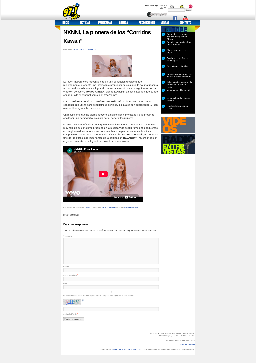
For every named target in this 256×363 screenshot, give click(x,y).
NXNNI (103, 207)
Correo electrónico (70, 275)
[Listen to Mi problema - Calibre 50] (163, 92)
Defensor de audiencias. (132, 349)
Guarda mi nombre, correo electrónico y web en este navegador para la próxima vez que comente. (98, 296)
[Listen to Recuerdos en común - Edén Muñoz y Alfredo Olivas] (163, 36)
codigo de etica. (117, 349)
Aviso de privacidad (187, 344)
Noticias (88, 207)
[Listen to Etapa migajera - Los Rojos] (163, 52)
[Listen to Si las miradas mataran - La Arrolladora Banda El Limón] (163, 84)
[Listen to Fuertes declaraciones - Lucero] (163, 108)
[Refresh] (83, 300)
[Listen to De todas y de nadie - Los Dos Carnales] (163, 44)
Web (65, 284)
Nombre (66, 267)
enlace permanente (131, 207)
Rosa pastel (111, 207)
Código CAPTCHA (70, 314)
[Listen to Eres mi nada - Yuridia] (163, 68)
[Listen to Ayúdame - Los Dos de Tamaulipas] (163, 60)
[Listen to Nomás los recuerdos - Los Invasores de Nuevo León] (163, 76)
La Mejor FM (91, 49)
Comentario (67, 236)
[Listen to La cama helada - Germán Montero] (163, 100)
